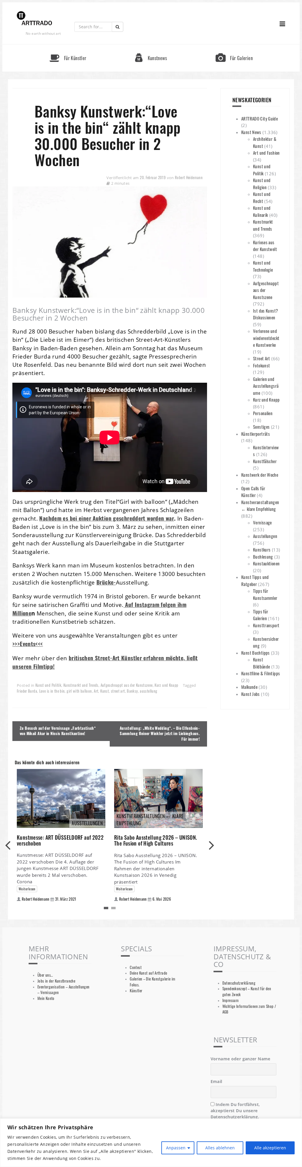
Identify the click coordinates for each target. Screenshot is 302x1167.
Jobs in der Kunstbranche (56, 981)
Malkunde (249, 687)
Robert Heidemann (189, 177)
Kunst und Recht (261, 197)
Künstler (136, 990)
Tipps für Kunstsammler (265, 594)
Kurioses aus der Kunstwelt (265, 245)
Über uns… (45, 975)
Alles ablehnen (220, 1148)
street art (118, 691)
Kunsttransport (266, 625)
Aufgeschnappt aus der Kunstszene (127, 685)
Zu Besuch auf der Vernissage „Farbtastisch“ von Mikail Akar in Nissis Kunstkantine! (58, 731)
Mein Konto (46, 998)
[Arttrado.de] (34, 19)
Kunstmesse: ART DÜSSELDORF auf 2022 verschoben (60, 840)
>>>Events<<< (27, 644)
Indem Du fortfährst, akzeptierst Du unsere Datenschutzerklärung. (235, 1111)
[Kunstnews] (151, 47)
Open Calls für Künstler (253, 492)
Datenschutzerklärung (239, 983)
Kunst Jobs (250, 694)
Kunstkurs (261, 549)
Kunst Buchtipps (255, 652)
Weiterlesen (27, 888)
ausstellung (148, 691)
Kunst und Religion (261, 183)
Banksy (132, 691)
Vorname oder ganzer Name (240, 1059)
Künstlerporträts (255, 433)
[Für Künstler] (67, 47)
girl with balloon (79, 691)
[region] (151, 1142)
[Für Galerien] (234, 47)
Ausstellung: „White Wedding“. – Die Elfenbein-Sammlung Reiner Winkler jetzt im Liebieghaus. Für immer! (160, 733)
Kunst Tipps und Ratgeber (255, 580)
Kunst (104, 691)
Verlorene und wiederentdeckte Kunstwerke (266, 338)
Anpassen (176, 1148)
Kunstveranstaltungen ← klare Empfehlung (260, 505)
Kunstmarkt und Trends (81, 685)
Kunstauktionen (266, 563)
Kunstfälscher (265, 461)
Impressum (230, 1000)
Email (216, 1081)
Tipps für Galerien (260, 615)
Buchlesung (263, 556)
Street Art (261, 358)
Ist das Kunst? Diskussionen (265, 314)
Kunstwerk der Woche (259, 474)
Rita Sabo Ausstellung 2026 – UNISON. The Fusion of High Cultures (155, 840)
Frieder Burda (27, 691)
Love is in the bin (52, 691)
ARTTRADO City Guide (259, 118)
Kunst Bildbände (261, 663)
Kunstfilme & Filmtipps (260, 673)
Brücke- (106, 582)
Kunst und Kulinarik (261, 211)
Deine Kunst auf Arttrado (148, 973)
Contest (136, 967)
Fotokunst (261, 365)
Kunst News (251, 132)
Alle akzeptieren (270, 1148)
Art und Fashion (266, 152)
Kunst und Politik (48, 685)
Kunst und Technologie (263, 266)
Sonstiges (261, 426)
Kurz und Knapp (166, 685)
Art (96, 691)
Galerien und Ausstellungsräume (265, 386)
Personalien (263, 413)
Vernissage (262, 522)
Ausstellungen (265, 536)
